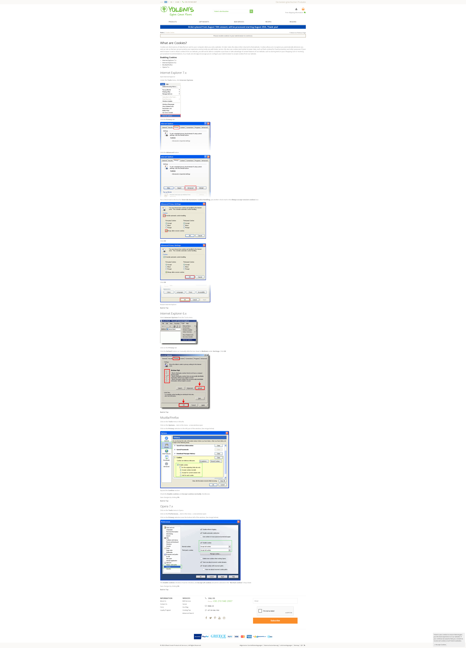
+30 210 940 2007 (190, 2)
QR (302, 645)
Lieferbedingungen (286, 645)
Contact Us (163, 604)
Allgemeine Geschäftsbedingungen (251, 645)
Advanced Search (188, 613)
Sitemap (296, 645)
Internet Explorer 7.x (169, 60)
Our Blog (185, 607)
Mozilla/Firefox (167, 65)
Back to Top (164, 308)
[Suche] (251, 11)
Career (185, 604)
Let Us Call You (213, 610)
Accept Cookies (441, 644)
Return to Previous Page (298, 32)
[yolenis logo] (177, 11)
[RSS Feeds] (304, 645)
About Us (163, 601)
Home (162, 32)
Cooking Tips (187, 610)
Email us (211, 606)
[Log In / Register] (296, 9)
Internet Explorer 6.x (169, 63)
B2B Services (187, 601)
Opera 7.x (165, 67)
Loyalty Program (165, 610)
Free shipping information (294, 13)
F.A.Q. (162, 607)
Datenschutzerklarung (271, 645)
